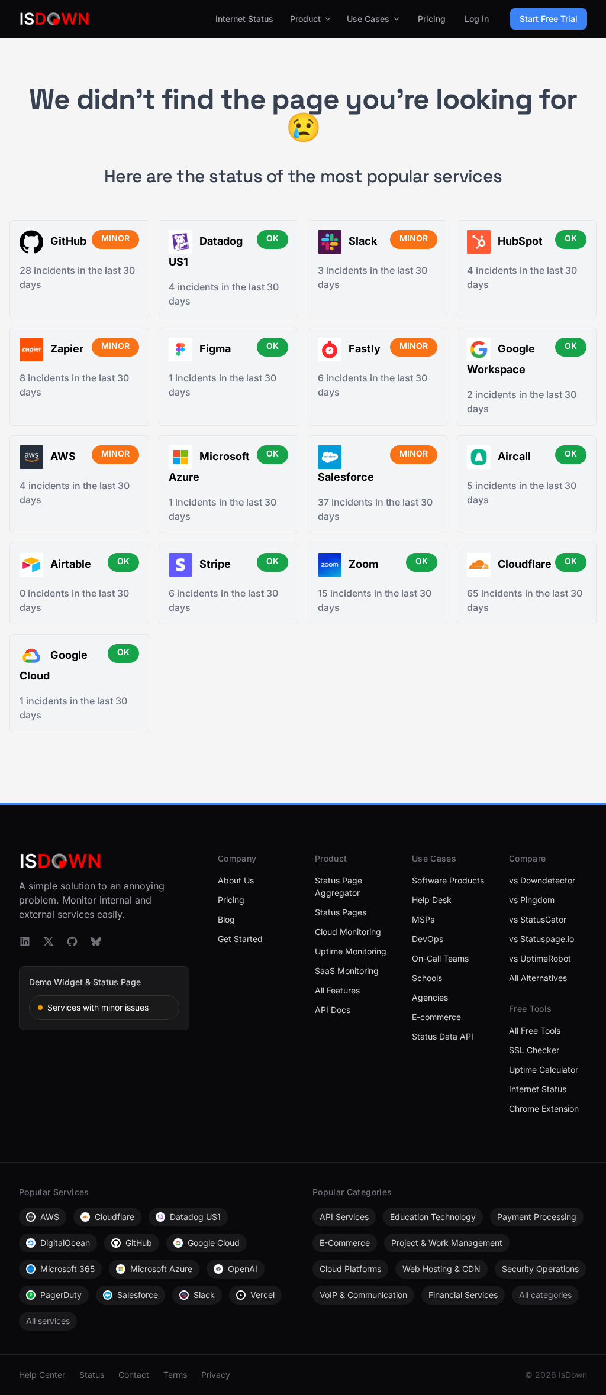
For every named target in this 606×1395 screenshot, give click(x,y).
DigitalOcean (65, 1243)
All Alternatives (538, 978)
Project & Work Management (446, 1243)
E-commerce (436, 1017)
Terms (175, 1375)
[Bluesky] (96, 941)
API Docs (332, 1010)
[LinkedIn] (25, 941)
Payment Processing (536, 1217)
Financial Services (463, 1295)
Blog (226, 919)
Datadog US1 (195, 1217)
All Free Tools (534, 1030)
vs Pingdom (532, 900)
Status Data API (442, 1036)
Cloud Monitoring (348, 932)
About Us (236, 880)
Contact (133, 1375)
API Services (344, 1217)
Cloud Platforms (350, 1269)
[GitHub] (72, 941)
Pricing (432, 19)
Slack (204, 1295)
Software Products (448, 880)
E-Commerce (345, 1243)
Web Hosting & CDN (441, 1269)
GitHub (138, 1243)
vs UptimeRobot (540, 958)
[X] (48, 941)
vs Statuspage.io (541, 939)
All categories (545, 1295)
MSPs (423, 919)
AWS (49, 1217)
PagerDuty (61, 1295)
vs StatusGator (537, 919)
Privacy (215, 1375)
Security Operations (540, 1269)
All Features (337, 990)
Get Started (240, 939)
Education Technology (433, 1217)
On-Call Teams (440, 958)
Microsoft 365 (67, 1269)
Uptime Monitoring (350, 951)
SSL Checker (534, 1050)
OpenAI (242, 1269)
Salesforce (137, 1295)
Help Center (42, 1375)
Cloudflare (114, 1217)
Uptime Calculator (543, 1069)
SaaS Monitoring (347, 971)
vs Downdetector (542, 880)
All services (48, 1321)
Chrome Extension (544, 1108)
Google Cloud (214, 1243)
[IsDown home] (54, 19)
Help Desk (432, 900)
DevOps (427, 939)
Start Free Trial (549, 19)
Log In (477, 19)
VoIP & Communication (363, 1295)
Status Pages (340, 912)
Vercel (262, 1295)
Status (91, 1375)
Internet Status (244, 19)
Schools (427, 978)
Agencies (430, 997)
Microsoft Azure (161, 1269)
